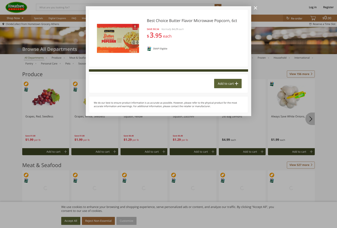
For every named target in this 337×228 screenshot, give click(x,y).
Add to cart (226, 83)
